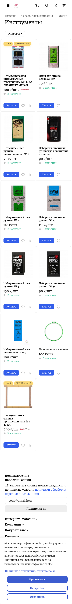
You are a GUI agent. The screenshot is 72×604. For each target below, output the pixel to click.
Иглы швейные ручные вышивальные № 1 (16, 151)
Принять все (37, 579)
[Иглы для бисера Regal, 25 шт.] (53, 57)
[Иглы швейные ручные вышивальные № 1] (18, 129)
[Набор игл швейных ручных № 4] (53, 198)
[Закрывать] (69, 539)
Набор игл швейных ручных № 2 (16, 219)
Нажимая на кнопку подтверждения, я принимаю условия (35, 490)
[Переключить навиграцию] (8, 5)
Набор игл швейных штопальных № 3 (16, 351)
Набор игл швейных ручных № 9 (52, 285)
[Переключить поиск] (47, 5)
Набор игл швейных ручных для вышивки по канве (53, 151)
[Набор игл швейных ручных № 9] (53, 264)
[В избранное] (23, 106)
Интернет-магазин (20, 518)
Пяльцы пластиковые (53, 349)
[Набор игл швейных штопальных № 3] (18, 330)
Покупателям (15, 530)
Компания (13, 524)
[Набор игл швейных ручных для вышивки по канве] (53, 129)
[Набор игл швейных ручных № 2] (18, 198)
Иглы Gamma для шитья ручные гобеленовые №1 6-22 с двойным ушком (17, 80)
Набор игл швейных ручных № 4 (52, 219)
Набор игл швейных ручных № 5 (16, 285)
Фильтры (14, 33)
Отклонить (37, 596)
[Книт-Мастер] (16, 5)
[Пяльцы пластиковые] (53, 330)
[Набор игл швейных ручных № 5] (18, 264)
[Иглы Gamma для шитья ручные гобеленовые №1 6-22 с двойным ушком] (18, 57)
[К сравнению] (29, 106)
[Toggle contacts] (37, 5)
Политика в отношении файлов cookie (30, 571)
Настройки (37, 588)
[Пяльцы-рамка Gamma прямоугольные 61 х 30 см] (18, 396)
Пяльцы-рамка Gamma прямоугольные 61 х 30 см (16, 420)
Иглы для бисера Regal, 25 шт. (50, 77)
